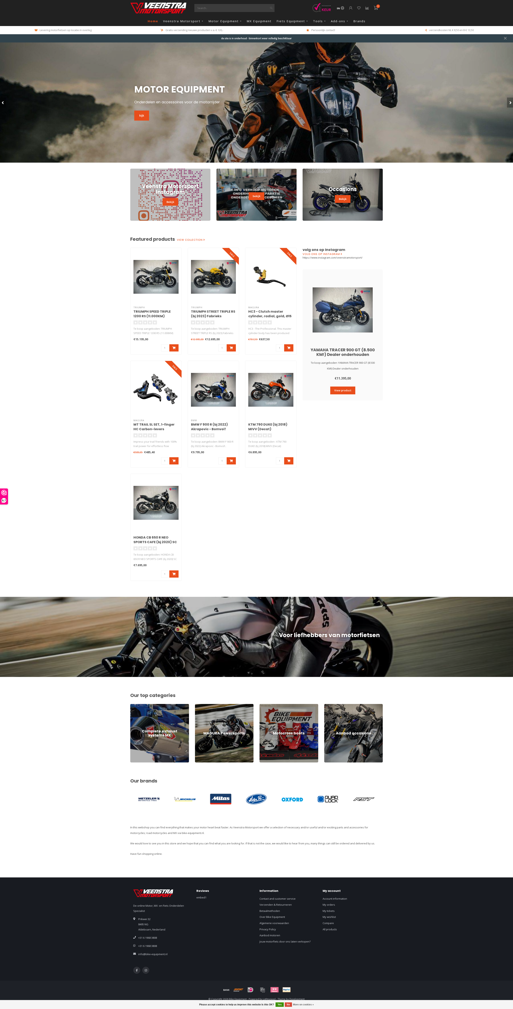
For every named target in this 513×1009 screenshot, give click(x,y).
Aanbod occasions (335, 706)
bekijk (256, 196)
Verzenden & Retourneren (276, 904)
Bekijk (170, 202)
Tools (318, 21)
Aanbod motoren (270, 935)
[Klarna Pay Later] (275, 990)
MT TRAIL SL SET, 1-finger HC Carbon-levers (154, 426)
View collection (190, 240)
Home (153, 21)
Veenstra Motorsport (181, 21)
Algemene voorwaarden (274, 923)
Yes (280, 1004)
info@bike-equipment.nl (153, 954)
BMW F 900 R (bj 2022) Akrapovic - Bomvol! (209, 426)
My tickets (329, 911)
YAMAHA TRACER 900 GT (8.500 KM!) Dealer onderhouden (343, 352)
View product (342, 390)
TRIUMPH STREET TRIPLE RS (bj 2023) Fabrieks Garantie (213, 316)
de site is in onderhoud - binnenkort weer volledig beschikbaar (256, 38)
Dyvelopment (297, 999)
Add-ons (338, 21)
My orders (329, 904)
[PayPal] (287, 990)
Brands (359, 21)
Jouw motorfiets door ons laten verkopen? (285, 941)
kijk (141, 115)
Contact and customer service (278, 898)
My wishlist (329, 917)
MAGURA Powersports (208, 706)
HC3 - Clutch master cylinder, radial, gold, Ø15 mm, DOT (270, 316)
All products (330, 929)
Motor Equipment (223, 21)
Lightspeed (269, 999)
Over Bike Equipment (272, 917)
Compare (328, 923)
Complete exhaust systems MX (149, 706)
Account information (335, 898)
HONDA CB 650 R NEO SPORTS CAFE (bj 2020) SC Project (155, 542)
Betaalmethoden (270, 911)
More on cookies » (303, 1004)
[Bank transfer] (226, 990)
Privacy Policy (268, 929)
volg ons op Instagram (322, 254)
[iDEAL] (250, 990)
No (288, 1004)
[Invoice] (263, 990)
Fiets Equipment (291, 21)
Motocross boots (270, 706)
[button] (3, 103)
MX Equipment (259, 21)
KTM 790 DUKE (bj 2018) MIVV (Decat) (267, 426)
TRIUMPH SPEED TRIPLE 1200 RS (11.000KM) (152, 313)
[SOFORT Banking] (238, 990)
